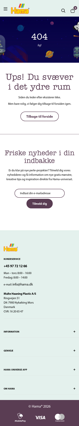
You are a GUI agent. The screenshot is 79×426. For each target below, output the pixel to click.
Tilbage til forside (39, 116)
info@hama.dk (22, 284)
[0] (73, 10)
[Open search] (63, 11)
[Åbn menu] (5, 8)
